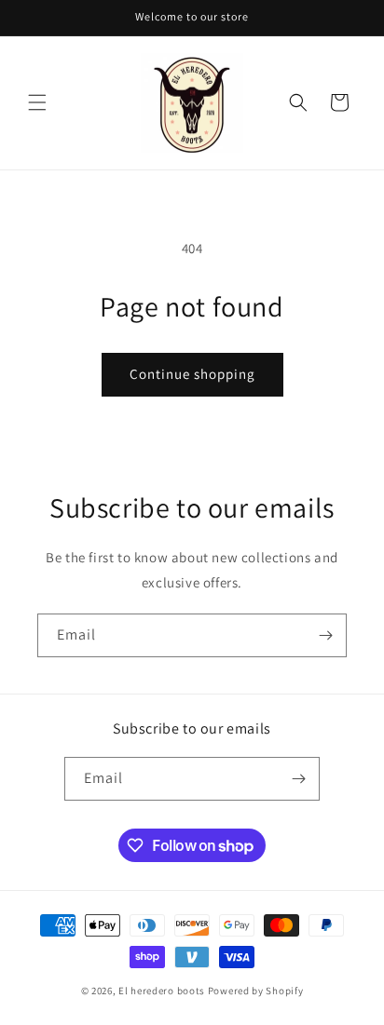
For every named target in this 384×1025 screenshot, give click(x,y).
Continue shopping (192, 374)
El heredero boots (161, 990)
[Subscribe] (325, 635)
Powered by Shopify (256, 990)
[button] (37, 102)
